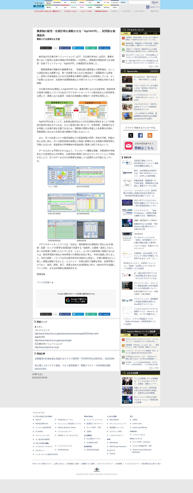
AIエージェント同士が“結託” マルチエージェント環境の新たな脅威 (146, 399)
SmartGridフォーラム (65, 420)
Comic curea (137, 424)
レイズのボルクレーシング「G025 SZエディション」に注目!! (146, 97)
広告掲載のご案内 (72, 464)
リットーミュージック (94, 420)
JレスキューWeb (116, 431)
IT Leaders (39, 431)
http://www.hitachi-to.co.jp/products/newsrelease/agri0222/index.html (66, 334)
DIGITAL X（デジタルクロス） (68, 435)
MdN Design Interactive (118, 446)
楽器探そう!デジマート (95, 424)
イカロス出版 (111, 416)
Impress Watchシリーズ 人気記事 (141, 331)
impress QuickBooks (140, 427)
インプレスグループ (132, 464)
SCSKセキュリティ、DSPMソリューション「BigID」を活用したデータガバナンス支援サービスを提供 (140, 265)
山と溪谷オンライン (94, 439)
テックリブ (111, 450)
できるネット (40, 450)
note (93, 48)
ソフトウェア (139, 11)
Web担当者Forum (41, 424)
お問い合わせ (59, 464)
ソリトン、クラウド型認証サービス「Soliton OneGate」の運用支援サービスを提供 (140, 321)
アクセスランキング (135, 30)
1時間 (126, 33)
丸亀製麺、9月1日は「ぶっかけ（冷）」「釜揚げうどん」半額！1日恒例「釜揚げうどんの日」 (142, 347)
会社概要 (119, 464)
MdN (108, 439)
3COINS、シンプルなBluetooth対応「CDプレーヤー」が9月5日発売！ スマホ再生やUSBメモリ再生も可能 (142, 364)
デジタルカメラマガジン (44, 446)
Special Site (132, 71)
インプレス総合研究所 (43, 427)
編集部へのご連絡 (88, 464)
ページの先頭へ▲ (45, 282)
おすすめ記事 (132, 373)
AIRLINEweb (114, 420)
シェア (67, 48)
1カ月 (155, 33)
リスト (55, 48)
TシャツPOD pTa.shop (141, 442)
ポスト (48, 48)
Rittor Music (88, 416)
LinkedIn (106, 48)
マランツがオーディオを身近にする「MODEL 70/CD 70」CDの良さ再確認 (146, 88)
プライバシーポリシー (105, 464)
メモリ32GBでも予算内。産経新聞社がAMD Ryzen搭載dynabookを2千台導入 (145, 116)
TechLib (112, 454)
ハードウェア (126, 11)
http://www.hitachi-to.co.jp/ (47, 347)
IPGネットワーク (136, 439)
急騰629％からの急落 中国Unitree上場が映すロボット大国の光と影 (145, 226)
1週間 (145, 33)
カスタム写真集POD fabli (142, 446)
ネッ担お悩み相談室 (42, 439)
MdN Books (114, 443)
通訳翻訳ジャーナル (117, 427)
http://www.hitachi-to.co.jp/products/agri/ (53, 340)
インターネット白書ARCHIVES (46, 454)
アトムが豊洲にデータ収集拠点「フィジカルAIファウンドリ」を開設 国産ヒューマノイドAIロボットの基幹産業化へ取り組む (146, 383)
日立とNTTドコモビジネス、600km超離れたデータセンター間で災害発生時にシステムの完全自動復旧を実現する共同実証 (142, 57)
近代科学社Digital (93, 450)
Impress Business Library (67, 427)
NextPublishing (63, 450)
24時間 (135, 33)
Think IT (38, 420)
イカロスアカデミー (117, 435)
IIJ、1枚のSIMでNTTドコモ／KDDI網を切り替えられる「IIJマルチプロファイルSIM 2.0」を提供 (142, 63)
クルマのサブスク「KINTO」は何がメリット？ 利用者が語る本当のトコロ (146, 106)
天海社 (135, 420)
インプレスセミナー (65, 431)
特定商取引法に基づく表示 (151, 464)
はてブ (80, 48)
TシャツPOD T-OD (94, 427)
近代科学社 (88, 446)
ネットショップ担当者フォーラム (69, 424)
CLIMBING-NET (92, 443)
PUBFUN (133, 431)
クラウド (114, 11)
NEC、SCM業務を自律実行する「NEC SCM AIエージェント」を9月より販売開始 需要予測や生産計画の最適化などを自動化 (146, 176)
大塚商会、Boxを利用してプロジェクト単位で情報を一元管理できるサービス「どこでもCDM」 (142, 40)
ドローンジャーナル (42, 435)
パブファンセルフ (139, 435)
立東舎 (89, 431)
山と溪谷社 (88, 435)
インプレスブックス (65, 446)
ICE (131, 416)
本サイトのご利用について (42, 464)
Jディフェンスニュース (118, 424)
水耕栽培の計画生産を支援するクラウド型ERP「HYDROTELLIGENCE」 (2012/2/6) (74, 359)
